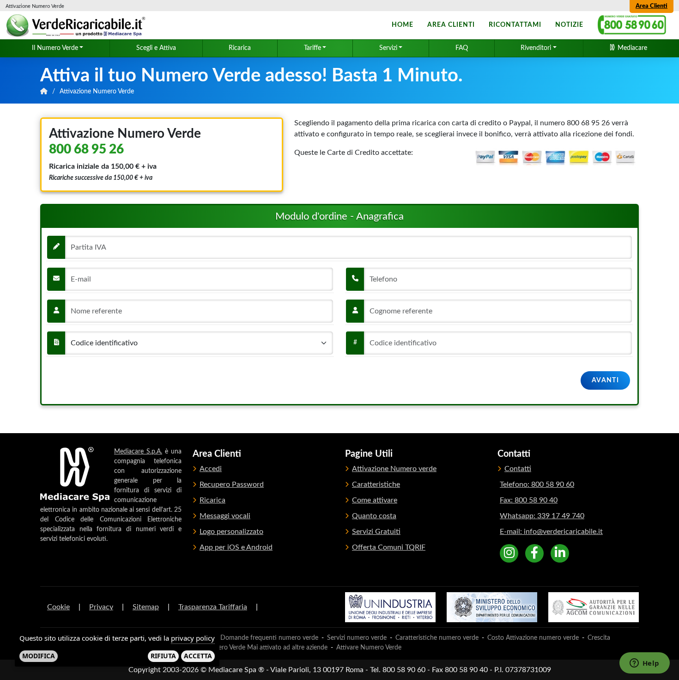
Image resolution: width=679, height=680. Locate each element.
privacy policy (193, 638)
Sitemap (146, 607)
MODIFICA (38, 655)
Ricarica (240, 48)
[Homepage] (77, 25)
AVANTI (605, 380)
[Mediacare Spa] (74, 474)
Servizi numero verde (357, 638)
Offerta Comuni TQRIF (388, 547)
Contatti (517, 469)
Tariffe (312, 48)
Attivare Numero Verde (368, 647)
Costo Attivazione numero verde (533, 638)
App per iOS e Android (236, 547)
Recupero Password (232, 484)
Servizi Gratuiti (376, 531)
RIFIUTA (163, 655)
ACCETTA (198, 655)
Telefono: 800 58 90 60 (537, 484)
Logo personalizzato (231, 531)
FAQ (461, 48)
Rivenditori (536, 48)
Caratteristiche (376, 484)
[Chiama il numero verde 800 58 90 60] (631, 25)
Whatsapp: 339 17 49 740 (542, 516)
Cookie (58, 607)
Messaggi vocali (225, 516)
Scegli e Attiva (156, 48)
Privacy (101, 607)
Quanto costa (374, 516)
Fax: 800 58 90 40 (529, 500)
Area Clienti (651, 6)
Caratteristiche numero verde (437, 638)
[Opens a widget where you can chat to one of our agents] (644, 663)
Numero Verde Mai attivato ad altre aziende (265, 647)
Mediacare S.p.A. (138, 451)
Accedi (211, 469)
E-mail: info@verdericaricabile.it (551, 531)
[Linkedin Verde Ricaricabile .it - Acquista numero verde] (560, 553)
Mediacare (631, 48)
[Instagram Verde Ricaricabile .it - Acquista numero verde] (509, 553)
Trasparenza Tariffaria (212, 607)
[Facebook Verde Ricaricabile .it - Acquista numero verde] (534, 553)
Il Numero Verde (55, 48)
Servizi (388, 48)
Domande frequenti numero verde (269, 638)
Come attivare (374, 500)
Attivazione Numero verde (394, 469)
